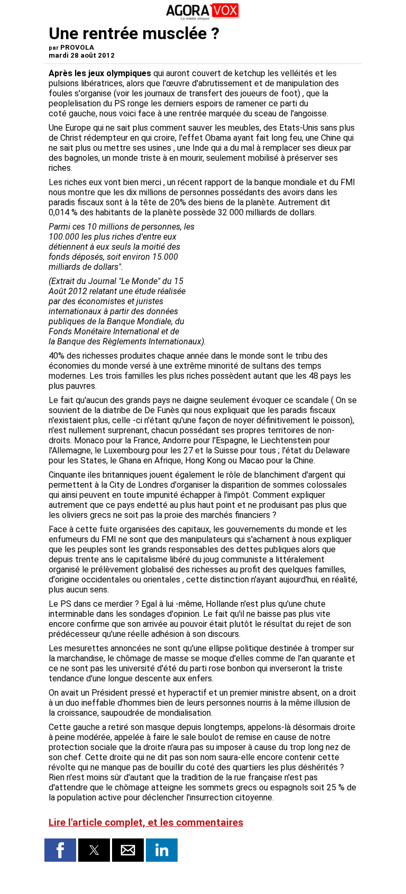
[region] (278, 277)
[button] (60, 850)
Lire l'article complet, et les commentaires (146, 822)
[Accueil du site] (203, 18)
